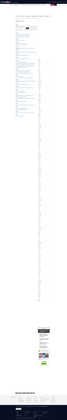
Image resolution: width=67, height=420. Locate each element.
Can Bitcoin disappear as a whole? (21, 43)
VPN (32, 4)
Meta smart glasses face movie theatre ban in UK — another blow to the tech (44, 347)
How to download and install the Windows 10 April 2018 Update (25, 63)
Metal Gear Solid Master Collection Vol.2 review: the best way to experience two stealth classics (44, 335)
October (40, 81)
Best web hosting (34, 16)
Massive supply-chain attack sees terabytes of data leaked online (44, 339)
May (39, 65)
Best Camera (53, 397)
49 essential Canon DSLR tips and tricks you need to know (24, 87)
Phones (12, 4)
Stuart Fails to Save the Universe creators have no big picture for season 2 (44, 343)
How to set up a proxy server (20, 116)
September (40, 80)
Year (17, 26)
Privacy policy (17, 413)
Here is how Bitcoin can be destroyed (21, 92)
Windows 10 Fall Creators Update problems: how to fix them (25, 112)
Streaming (23, 4)
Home (39, 4)
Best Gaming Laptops (29, 398)
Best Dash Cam (53, 398)
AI (18, 4)
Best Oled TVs (36, 400)
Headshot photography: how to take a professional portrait (24, 73)
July (39, 67)
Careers (26, 415)
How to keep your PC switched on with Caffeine (23, 35)
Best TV (35, 398)
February (40, 62)
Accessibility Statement (19, 415)
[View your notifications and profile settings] (62, 2)
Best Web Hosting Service (21, 400)
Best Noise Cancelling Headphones (45, 398)
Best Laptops (28, 397)
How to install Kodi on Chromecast (21, 101)
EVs (41, 4)
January (40, 61)
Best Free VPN (20, 398)
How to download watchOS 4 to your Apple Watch (23, 70)
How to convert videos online (20, 91)
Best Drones (53, 400)
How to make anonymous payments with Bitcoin (23, 34)
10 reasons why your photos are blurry (21, 108)
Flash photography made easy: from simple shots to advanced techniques (25, 48)
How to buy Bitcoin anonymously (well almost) (23, 58)
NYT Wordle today (41, 16)
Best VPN (47, 16)
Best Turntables (43, 397)
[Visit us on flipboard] (55, 1)
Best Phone (35, 397)
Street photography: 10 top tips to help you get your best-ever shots (26, 52)
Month (22, 26)
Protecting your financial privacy (20, 40)
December (40, 83)
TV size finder (22, 16)
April (39, 64)
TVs (20, 4)
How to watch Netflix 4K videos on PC (21, 109)
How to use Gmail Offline (19, 76)
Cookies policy (26, 413)
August (39, 68)
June (39, 66)
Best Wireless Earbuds (43, 400)
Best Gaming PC (29, 400)
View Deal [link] (43, 363)
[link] (44, 350)
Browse (44, 4)
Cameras (35, 4)
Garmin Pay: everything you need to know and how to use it (24, 64)
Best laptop (27, 16)
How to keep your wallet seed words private (22, 55)
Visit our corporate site (44, 406)
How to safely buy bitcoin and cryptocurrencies (23, 84)
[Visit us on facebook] (51, 1)
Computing (15, 4)
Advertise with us (36, 413)
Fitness (27, 4)
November (40, 82)
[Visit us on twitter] (52, 1)
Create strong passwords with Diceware (22, 67)
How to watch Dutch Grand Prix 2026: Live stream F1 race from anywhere (44, 331)
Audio (30, 4)
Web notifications (44, 413)
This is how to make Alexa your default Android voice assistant (25, 98)
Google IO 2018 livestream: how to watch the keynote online (25, 95)
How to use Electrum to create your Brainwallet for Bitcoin (24, 77)
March (39, 63)
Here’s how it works (37, 18)
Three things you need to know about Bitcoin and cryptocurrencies (26, 81)
